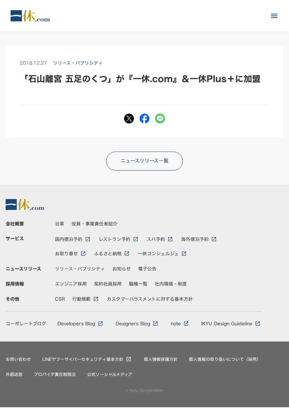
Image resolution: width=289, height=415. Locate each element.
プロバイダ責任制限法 (55, 374)
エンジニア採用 (71, 284)
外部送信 (14, 374)
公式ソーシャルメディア (109, 374)
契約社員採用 (108, 284)
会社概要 (15, 224)
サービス (15, 238)
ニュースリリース (23, 269)
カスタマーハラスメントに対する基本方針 (150, 299)
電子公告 (147, 269)
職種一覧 (138, 284)
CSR (60, 299)
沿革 (59, 224)
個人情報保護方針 (161, 359)
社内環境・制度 (171, 284)
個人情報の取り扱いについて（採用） (225, 359)
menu (274, 16)
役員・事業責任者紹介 (94, 224)
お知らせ (121, 269)
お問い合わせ (18, 359)
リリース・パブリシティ (80, 269)
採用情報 (15, 284)
